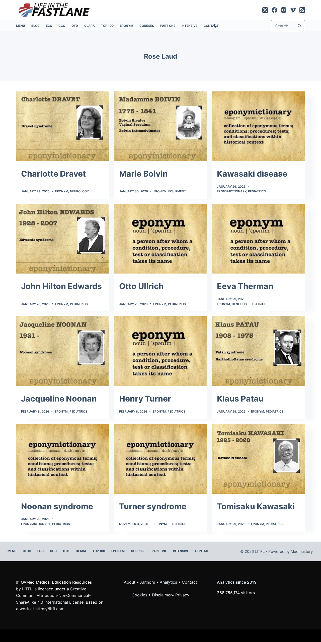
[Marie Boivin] (160, 126)
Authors (147, 582)
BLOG (35, 26)
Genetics (239, 304)
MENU (20, 26)
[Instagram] (283, 10)
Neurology (79, 191)
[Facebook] (274, 10)
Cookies (140, 594)
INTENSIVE (189, 26)
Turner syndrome (152, 506)
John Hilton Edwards (61, 286)
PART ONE (167, 26)
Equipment (177, 191)
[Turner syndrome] (160, 459)
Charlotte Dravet (53, 174)
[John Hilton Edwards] (62, 239)
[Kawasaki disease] (258, 126)
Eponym (61, 191)
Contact (202, 551)
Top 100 (107, 26)
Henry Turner (145, 399)
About (129, 582)
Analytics (168, 582)
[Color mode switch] (214, 25)
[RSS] (302, 10)
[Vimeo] (293, 10)
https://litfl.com (49, 608)
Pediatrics (257, 191)
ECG (49, 26)
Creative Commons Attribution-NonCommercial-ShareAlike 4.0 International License (53, 595)
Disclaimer (162, 594)
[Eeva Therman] (258, 239)
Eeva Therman (245, 286)
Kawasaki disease (252, 174)
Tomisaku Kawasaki (256, 506)
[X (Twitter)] (265, 10)
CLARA (89, 26)
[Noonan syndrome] (62, 459)
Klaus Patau (240, 399)
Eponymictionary (231, 191)
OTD (74, 26)
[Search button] (299, 25)
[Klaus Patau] (258, 351)
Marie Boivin (143, 174)
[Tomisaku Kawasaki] (258, 459)
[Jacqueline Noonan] (62, 351)
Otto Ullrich (141, 286)
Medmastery (302, 551)
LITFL (27, 588)
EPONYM (126, 26)
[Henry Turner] (160, 351)
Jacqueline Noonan (59, 399)
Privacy (182, 594)
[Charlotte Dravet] (62, 126)
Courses (146, 26)
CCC (61, 26)
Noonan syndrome (57, 506)
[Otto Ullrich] (160, 239)
